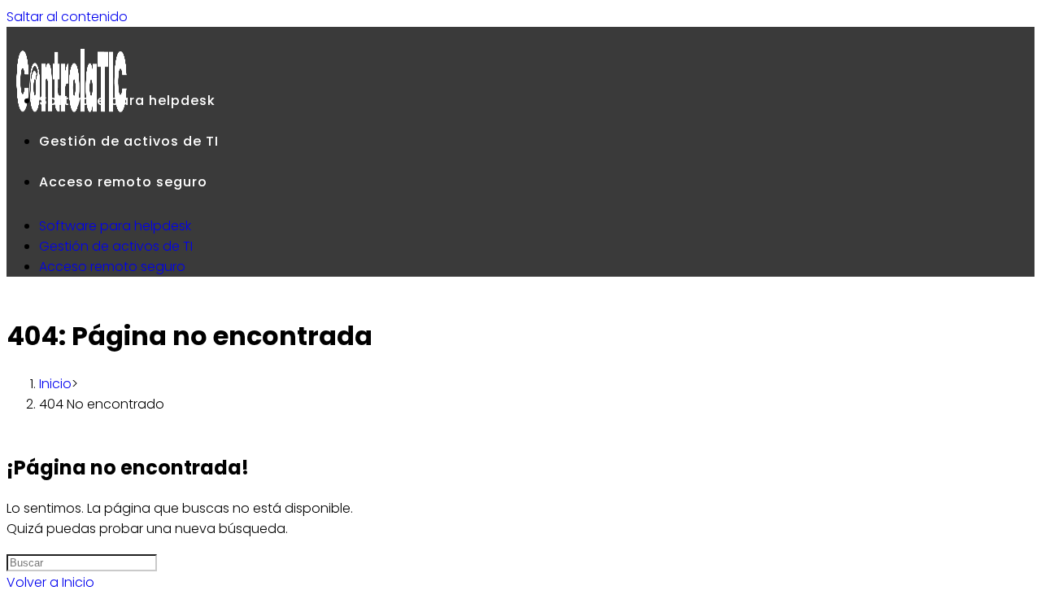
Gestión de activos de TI (116, 246)
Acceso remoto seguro (112, 266)
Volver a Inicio (50, 582)
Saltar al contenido (67, 16)
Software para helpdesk (115, 225)
